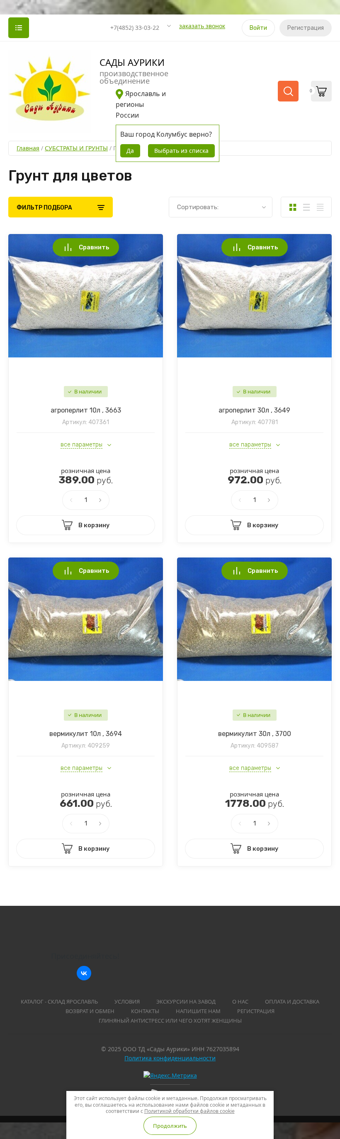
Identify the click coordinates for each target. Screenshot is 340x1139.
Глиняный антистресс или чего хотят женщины (170, 1020)
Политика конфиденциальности (170, 1058)
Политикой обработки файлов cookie (189, 1111)
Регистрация (305, 27)
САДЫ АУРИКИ (132, 62)
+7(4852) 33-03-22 (134, 27)
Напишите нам (198, 1011)
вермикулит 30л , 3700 (254, 734)
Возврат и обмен (90, 1011)
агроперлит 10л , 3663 (86, 410)
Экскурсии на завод (186, 1001)
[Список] (306, 207)
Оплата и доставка (292, 1001)
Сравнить (94, 247)
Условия (127, 1001)
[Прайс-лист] (319, 207)
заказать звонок (202, 26)
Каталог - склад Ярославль (59, 1001)
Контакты (145, 1011)
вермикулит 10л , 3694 (85, 734)
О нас (240, 1001)
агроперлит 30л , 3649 (254, 410)
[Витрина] (292, 207)
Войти (258, 27)
